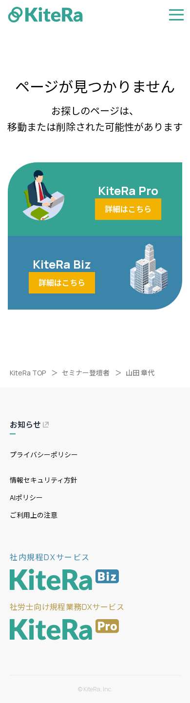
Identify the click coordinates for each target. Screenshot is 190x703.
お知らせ (25, 424)
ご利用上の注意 (33, 515)
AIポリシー (26, 497)
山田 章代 (140, 372)
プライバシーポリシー (44, 454)
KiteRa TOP (28, 372)
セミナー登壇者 (86, 372)
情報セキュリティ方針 (43, 480)
